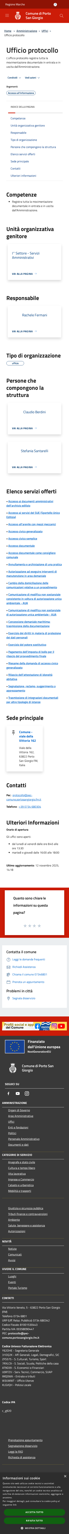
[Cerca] (61, 16)
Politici (12, 1133)
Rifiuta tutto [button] (34, 1520)
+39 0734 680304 (30, 806)
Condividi (13, 78)
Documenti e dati (18, 1144)
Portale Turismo (17, 1288)
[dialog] (34, 1503)
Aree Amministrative (20, 1116)
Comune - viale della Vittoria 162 (27, 736)
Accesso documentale (21, 546)
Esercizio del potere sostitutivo (27, 644)
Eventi (12, 1282)
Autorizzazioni (16, 1231)
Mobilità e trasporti (19, 1191)
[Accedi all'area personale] (55, 4)
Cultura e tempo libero (21, 1168)
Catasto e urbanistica (21, 1185)
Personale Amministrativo (23, 1139)
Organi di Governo (19, 1110)
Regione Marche (15, 4)
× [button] (65, 1476)
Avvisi (11, 1260)
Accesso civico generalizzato (25, 531)
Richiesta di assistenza (21, 1457)
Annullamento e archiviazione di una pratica (35, 564)
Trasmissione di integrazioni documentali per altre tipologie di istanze (32, 699)
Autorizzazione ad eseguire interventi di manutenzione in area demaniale (31, 573)
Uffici (45, 31)
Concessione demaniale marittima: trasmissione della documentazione (28, 624)
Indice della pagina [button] (22, 107)
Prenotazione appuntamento (25, 1440)
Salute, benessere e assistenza (26, 1225)
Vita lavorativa (17, 1173)
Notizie (12, 1249)
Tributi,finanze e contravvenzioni (28, 1214)
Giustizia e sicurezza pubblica (25, 1208)
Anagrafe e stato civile (21, 1162)
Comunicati (15, 1254)
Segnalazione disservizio (22, 1446)
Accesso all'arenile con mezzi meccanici (32, 524)
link (14, 1504)
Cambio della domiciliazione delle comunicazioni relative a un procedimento (31, 585)
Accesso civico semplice (22, 538)
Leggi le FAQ (15, 1451)
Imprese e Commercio (21, 1179)
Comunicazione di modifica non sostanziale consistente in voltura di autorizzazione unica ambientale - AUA (34, 598)
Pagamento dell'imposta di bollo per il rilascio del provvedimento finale (30, 654)
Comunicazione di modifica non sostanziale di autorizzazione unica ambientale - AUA (33, 612)
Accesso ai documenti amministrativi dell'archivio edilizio (29, 503)
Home (7, 31)
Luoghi (12, 1276)
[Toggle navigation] (7, 15)
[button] (34, 1528)
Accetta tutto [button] (34, 1512)
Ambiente (14, 1220)
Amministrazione (26, 31)
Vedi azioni (31, 78)
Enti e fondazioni (18, 1127)
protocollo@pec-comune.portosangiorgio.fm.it (23, 797)
